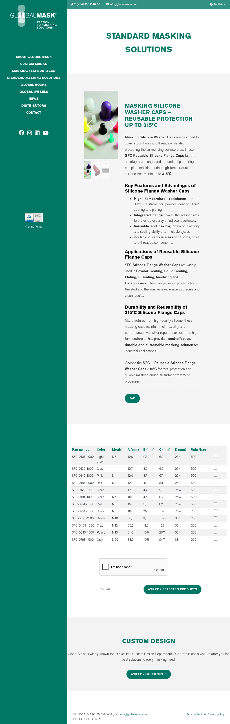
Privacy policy (215, 714)
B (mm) (149, 449)
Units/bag (198, 449)
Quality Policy (33, 227)
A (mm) (133, 449)
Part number (81, 449)
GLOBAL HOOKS (34, 85)
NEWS (34, 99)
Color (101, 449)
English (218, 4)
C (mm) (164, 449)
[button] (113, 125)
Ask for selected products (172, 589)
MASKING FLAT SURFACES (33, 71)
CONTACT (33, 113)
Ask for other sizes (148, 674)
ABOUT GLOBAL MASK (34, 57)
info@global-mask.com (123, 4)
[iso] (34, 181)
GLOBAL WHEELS (34, 92)
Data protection (196, 714)
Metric (117, 449)
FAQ (132, 398)
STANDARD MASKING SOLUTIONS (34, 78)
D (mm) (180, 449)
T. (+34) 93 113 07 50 (86, 4)
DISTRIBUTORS (33, 106)
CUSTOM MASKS (33, 64)
